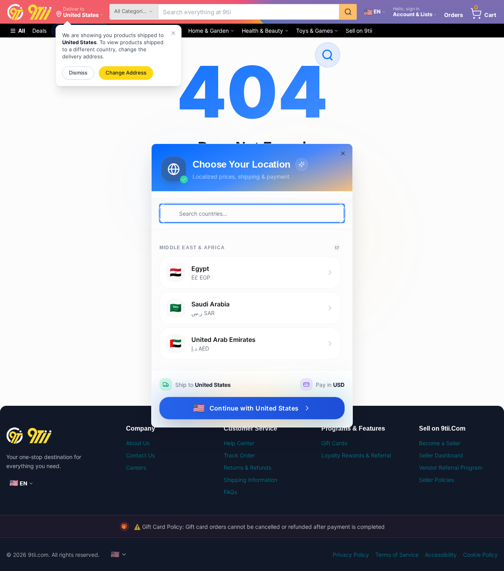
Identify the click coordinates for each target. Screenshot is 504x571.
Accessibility (441, 554)
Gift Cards (334, 443)
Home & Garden (208, 30)
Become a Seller (439, 443)
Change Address (126, 72)
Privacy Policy (351, 554)
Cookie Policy (480, 554)
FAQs (230, 492)
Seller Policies (436, 479)
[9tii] (56, 435)
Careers (136, 467)
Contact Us (140, 455)
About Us (138, 443)
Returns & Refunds (247, 467)
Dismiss (78, 72)
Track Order (239, 455)
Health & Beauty (262, 30)
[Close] (173, 33)
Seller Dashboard (441, 455)
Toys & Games (314, 30)
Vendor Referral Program (450, 467)
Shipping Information (250, 479)
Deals (39, 30)
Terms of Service (397, 554)
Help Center (239, 443)
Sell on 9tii (359, 30)
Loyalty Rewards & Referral (356, 455)
